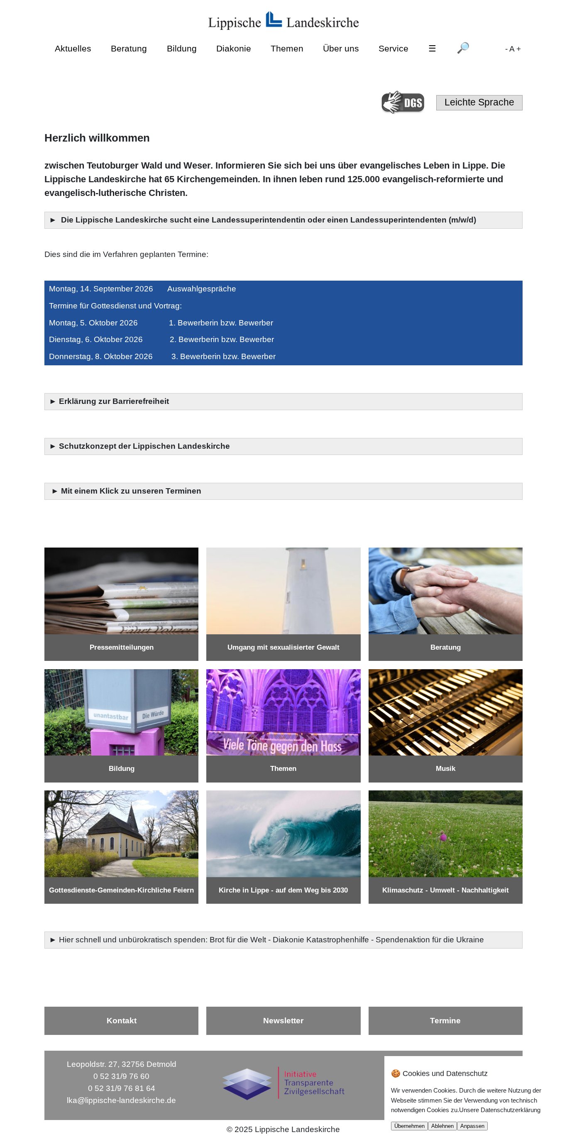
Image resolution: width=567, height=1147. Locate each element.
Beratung (129, 48)
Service (393, 48)
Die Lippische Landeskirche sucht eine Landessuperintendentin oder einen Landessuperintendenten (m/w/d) (269, 219)
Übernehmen (409, 1126)
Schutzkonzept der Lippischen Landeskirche (144, 446)
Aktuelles (73, 48)
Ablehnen (442, 1126)
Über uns (341, 48)
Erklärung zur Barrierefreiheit (115, 401)
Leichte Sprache (479, 102)
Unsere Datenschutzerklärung (499, 1109)
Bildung (182, 48)
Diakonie (233, 48)
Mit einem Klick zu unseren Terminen (131, 491)
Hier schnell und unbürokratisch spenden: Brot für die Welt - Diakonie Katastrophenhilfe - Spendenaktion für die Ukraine (272, 939)
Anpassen (472, 1126)
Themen (287, 48)
